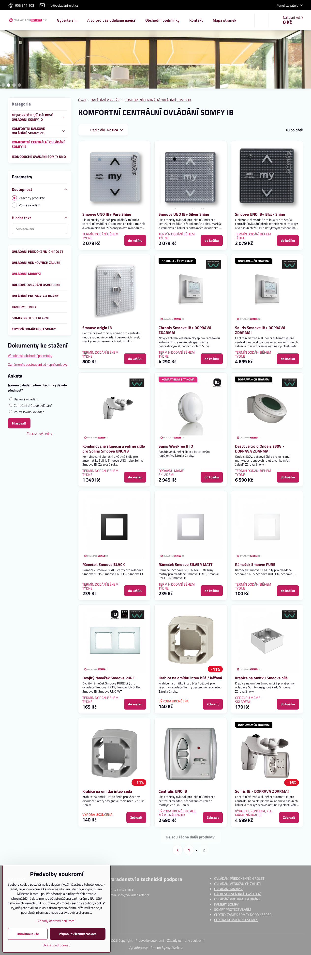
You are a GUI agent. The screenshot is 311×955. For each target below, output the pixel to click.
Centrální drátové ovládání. (32, 405)
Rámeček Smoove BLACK (103, 564)
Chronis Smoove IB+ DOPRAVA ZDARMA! (185, 330)
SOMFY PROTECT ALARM (232, 909)
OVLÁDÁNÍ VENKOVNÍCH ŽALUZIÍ (237, 883)
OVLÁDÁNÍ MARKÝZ (228, 888)
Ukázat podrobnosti (57, 945)
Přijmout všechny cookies (78, 933)
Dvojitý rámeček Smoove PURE (108, 678)
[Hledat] (261, 20)
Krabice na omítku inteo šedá (107, 791)
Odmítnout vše (28, 933)
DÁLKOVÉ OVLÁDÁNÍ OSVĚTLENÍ (237, 893)
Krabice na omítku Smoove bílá (261, 678)
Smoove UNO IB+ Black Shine (260, 214)
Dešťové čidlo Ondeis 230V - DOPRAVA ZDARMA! (259, 448)
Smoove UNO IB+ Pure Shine (106, 214)
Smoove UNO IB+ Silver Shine (184, 214)
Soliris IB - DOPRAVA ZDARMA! (262, 791)
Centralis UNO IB (173, 791)
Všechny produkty (32, 197)
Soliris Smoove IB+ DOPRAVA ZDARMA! (260, 330)
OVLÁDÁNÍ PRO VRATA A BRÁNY (237, 899)
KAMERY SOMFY (226, 904)
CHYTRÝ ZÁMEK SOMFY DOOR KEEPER (243, 914)
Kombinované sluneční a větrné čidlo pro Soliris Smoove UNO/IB (113, 448)
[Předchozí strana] (177, 850)
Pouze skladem (29, 205)
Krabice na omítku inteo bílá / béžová (190, 678)
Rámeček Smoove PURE (255, 564)
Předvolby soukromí (149, 940)
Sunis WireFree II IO (176, 446)
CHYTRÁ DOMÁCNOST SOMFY (236, 919)
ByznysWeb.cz (172, 947)
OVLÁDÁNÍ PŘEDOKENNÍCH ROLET (239, 878)
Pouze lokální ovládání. (29, 411)
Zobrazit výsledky (39, 433)
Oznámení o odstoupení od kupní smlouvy (38, 364)
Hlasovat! (19, 423)
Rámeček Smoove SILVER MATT (185, 564)
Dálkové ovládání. (26, 399)
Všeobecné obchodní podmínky (30, 355)
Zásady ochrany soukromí (185, 940)
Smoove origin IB (97, 328)
